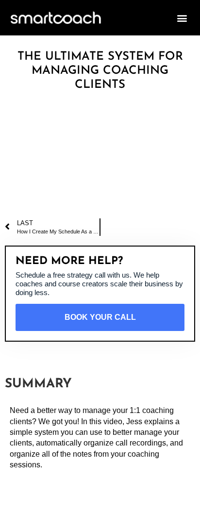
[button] (182, 18)
